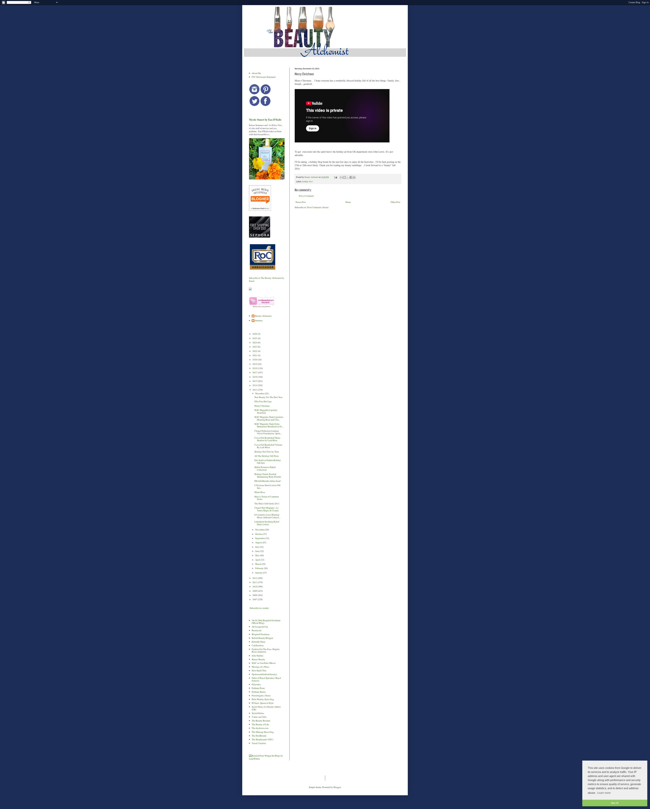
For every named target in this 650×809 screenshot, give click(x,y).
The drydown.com (260, 728)
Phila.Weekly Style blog (263, 699)
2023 (255, 346)
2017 (255, 372)
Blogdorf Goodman (260, 634)
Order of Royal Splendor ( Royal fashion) (266, 679)
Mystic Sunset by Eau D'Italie (265, 119)
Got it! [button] (615, 803)
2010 (255, 586)
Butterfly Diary (258, 641)
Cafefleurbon (258, 645)
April (258, 559)
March (258, 563)
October (259, 533)
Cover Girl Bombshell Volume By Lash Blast (268, 446)
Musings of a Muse (260, 666)
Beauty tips (257, 306)
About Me (256, 73)
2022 (255, 351)
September (260, 538)
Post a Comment (306, 195)
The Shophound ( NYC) (262, 739)
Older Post (395, 202)
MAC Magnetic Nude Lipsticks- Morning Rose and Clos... (269, 418)
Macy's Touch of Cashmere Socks (266, 498)
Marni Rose (259, 492)
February (259, 568)
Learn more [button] (604, 792)
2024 (255, 342)
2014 (255, 385)
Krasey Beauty (258, 659)
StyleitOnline (258, 713)
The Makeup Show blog (263, 731)
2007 (255, 599)
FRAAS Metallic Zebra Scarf (267, 480)
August (258, 542)
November (260, 529)
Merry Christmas (262, 405)
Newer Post (301, 202)
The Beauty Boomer (261, 720)
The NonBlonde (259, 735)
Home (348, 202)
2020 (255, 359)
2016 (255, 376)
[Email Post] (335, 177)
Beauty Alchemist (263, 316)
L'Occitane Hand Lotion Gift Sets (267, 486)
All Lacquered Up (260, 626)
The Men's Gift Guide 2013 (266, 503)
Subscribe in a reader (259, 608)
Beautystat (257, 630)
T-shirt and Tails (259, 716)
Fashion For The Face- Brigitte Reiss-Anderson (266, 650)
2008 (255, 595)
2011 (255, 582)
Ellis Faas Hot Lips (263, 401)
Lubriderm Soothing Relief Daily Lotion (266, 523)
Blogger (337, 787)
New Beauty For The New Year (268, 397)
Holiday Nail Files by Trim (266, 451)
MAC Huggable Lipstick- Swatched (265, 411)
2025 (255, 338)
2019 (255, 363)
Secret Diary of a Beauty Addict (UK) (266, 708)
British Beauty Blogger (262, 637)
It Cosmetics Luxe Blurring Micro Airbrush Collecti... (267, 516)
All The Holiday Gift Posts (266, 455)
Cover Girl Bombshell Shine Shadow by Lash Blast (267, 439)
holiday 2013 (307, 181)
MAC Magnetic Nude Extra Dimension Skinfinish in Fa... (268, 425)
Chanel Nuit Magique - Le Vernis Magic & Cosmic (266, 509)
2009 (255, 590)
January (259, 572)
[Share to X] (347, 177)
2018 (255, 368)
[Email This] (341, 177)
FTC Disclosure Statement (264, 76)
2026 (255, 333)
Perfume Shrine (259, 691)
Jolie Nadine (257, 655)
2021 (255, 355)
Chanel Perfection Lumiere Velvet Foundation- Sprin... (268, 432)
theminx (259, 320)
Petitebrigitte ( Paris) (261, 695)
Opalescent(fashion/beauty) (264, 674)
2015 (255, 381)
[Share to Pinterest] (354, 177)
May (257, 555)
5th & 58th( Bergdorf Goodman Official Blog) (266, 622)
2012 (255, 578)
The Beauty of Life (260, 724)
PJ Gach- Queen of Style (263, 703)
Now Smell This (259, 670)
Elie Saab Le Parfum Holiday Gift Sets (267, 461)
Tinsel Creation (259, 743)
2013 (255, 389)
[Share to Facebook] (351, 177)
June (257, 551)
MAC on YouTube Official (264, 663)
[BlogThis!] (344, 177)
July (257, 546)
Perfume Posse (258, 688)
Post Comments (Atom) (317, 207)
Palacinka (256, 684)
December (260, 393)
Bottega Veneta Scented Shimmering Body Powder (267, 475)
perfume (267, 306)
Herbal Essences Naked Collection (265, 468)
